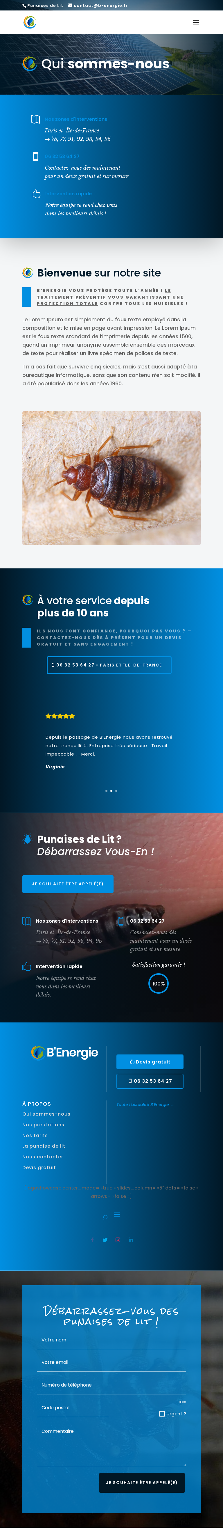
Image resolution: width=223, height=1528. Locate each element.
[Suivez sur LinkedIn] (130, 1240)
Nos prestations (43, 1124)
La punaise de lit (43, 1146)
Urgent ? (176, 1413)
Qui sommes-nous (46, 1114)
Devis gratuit (153, 1062)
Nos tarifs (35, 1135)
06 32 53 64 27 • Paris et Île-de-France (109, 665)
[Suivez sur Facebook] (92, 1240)
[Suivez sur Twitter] (105, 1240)
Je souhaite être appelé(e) (68, 884)
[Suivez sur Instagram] (118, 1240)
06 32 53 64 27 (153, 1081)
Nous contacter (42, 1156)
